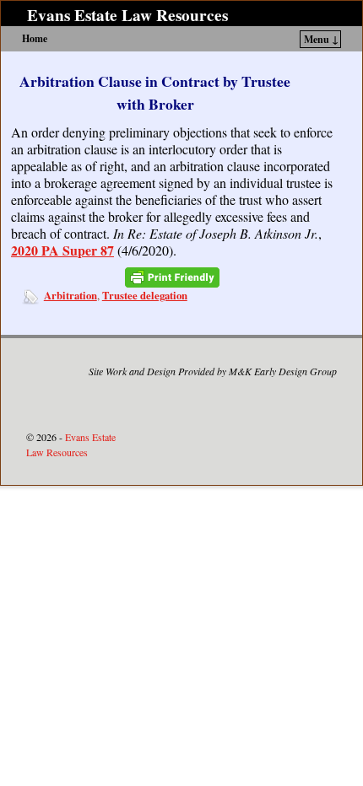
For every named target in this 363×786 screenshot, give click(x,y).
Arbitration (70, 295)
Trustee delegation (144, 295)
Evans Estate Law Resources (127, 15)
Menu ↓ (321, 39)
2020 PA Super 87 (62, 250)
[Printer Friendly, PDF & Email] (172, 277)
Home (34, 38)
